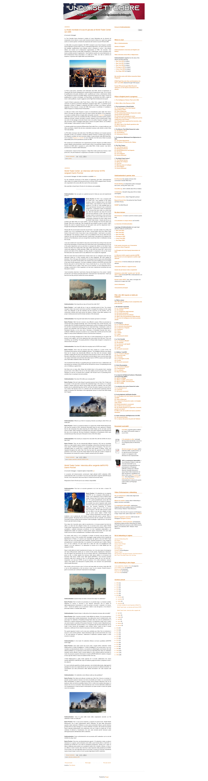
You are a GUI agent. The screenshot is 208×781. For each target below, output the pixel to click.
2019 (117, 628)
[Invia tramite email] (79, 156)
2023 (117, 589)
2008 (117, 650)
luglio (119, 613)
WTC (87, 459)
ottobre (119, 601)
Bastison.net (118, 569)
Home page (88, 762)
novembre (120, 599)
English (70, 459)
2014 (117, 638)
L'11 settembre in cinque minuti (123, 220)
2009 (117, 648)
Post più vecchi (107, 762)
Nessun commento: (70, 156)
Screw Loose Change (120, 543)
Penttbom (117, 550)
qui (93, 470)
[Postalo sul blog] (81, 156)
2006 (117, 654)
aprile (119, 619)
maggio (119, 617)
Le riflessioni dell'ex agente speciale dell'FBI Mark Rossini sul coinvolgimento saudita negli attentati (127, 257)
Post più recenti (68, 762)
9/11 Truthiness (118, 545)
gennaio (120, 625)
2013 (117, 640)
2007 (117, 652)
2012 (117, 642)
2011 (117, 644)
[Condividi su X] (83, 156)
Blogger (107, 777)
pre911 (70, 158)
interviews (74, 459)
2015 (117, 636)
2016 (117, 634)
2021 (117, 593)
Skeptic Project (118, 552)
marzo (119, 621)
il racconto (101, 115)
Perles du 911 (118, 570)
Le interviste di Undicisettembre (123, 223)
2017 (117, 632)
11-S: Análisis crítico (120, 567)
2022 (117, 591)
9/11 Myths (117, 540)
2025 (117, 585)
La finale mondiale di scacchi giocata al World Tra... (129, 605)
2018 (117, 630)
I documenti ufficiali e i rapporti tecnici (125, 266)
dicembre (120, 597)
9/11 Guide (117, 547)
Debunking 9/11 (119, 542)
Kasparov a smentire (78, 137)
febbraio (120, 623)
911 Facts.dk (118, 572)
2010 (117, 646)
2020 (117, 595)
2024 (117, 587)
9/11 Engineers (118, 548)
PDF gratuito (135, 475)
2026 (117, 583)
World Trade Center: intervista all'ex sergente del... (129, 610)
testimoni (84, 459)
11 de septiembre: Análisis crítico (123, 566)
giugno (119, 615)
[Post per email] (77, 156)
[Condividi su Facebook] (84, 156)
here (95, 176)
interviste (79, 459)
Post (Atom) (72, 765)
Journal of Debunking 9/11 (121, 539)
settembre (120, 603)
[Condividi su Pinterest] (86, 156)
